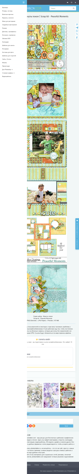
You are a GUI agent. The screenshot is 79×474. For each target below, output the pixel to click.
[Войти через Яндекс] (30, 425)
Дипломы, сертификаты (9, 31)
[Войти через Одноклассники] (33, 425)
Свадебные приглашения (9, 25)
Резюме (4, 28)
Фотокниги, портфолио (8, 35)
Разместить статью (49, 465)
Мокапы (4, 62)
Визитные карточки (7, 14)
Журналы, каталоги (8, 18)
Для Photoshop (7, 69)
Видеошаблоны (6, 76)
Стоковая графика (7, 73)
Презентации (6, 66)
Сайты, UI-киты (6, 59)
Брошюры (5, 7)
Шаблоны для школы (8, 45)
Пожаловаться (63, 465)
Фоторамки (5, 49)
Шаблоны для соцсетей (9, 56)
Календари (5, 42)
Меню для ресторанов (8, 21)
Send (66, 426)
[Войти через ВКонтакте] (27, 425)
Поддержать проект (77, 234)
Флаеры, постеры (7, 11)
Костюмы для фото (8, 52)
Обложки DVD (6, 38)
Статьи (37, 465)
